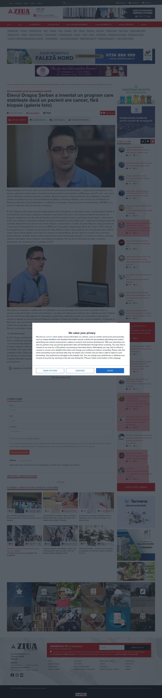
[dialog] (81, 349)
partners (49, 337)
